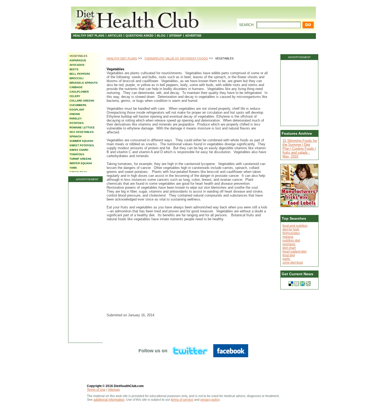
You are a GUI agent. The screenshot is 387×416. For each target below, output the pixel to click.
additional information (109, 400)
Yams (73, 167)
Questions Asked (139, 35)
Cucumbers (78, 105)
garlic (286, 259)
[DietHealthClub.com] (137, 19)
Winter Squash (81, 163)
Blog (161, 35)
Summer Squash (81, 140)
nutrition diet (291, 240)
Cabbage (76, 87)
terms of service (182, 400)
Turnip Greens (80, 158)
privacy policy (210, 400)
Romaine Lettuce (82, 127)
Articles (115, 35)
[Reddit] (308, 283)
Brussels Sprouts (84, 82)
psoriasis (288, 244)
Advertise (193, 35)
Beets (74, 69)
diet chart (289, 248)
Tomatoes (77, 154)
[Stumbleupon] (302, 283)
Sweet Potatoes (82, 145)
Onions (75, 114)
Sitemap (175, 35)
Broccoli (76, 78)
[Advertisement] (87, 262)
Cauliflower (79, 91)
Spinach (75, 136)
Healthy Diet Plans (88, 35)
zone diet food (292, 262)
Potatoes (77, 123)
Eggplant (77, 109)
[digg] (296, 283)
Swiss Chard (79, 149)
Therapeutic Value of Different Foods (176, 58)
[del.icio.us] (291, 283)
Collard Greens (82, 100)
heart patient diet (294, 251)
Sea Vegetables (82, 132)
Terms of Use (96, 390)
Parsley (76, 118)
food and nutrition (294, 226)
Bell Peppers (80, 73)
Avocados (77, 64)
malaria (287, 237)
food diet (288, 255)
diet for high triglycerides (291, 231)
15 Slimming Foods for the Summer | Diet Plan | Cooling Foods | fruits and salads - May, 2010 (299, 148)
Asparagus (78, 60)
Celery (75, 96)
